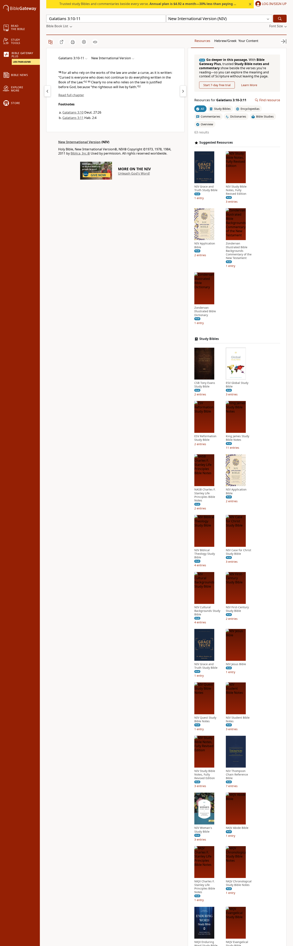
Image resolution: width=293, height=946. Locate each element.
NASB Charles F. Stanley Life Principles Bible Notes (204, 495)
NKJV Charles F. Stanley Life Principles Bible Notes (204, 887)
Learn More (249, 85)
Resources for (220, 100)
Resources (202, 41)
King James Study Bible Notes (237, 438)
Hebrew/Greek (225, 41)
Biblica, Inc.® (80, 153)
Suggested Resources (216, 142)
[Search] (280, 18)
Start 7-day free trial (217, 85)
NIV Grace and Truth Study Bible (205, 188)
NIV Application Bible (204, 245)
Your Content (248, 41)
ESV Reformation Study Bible (205, 438)
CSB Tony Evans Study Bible (204, 384)
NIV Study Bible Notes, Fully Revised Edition (236, 190)
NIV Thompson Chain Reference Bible (237, 774)
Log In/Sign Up (274, 4)
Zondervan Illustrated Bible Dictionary (205, 311)
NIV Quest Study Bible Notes (205, 719)
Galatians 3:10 (73, 112)
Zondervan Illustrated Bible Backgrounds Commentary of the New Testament (239, 251)
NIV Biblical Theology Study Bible (204, 553)
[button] (270, 4)
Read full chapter (71, 95)
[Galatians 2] (47, 91)
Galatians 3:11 (73, 118)
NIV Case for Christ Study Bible (238, 552)
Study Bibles (209, 339)
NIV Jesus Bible (236, 664)
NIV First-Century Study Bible (237, 609)
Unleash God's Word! (134, 173)
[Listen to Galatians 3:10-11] (95, 42)
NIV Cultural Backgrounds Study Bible (207, 610)
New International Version (79, 142)
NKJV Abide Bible (237, 828)
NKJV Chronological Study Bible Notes (239, 883)
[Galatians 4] (183, 91)
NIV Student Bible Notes (238, 719)
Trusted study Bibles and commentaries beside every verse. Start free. (161, 4)
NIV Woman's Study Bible (203, 829)
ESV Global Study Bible (237, 384)
